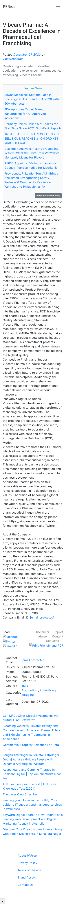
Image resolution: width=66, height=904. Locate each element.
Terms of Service (29, 870)
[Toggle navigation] (58, 6)
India (24, 685)
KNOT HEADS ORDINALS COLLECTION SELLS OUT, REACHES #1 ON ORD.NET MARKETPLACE (31, 138)
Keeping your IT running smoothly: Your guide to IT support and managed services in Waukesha (32, 804)
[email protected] (42, 617)
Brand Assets (27, 877)
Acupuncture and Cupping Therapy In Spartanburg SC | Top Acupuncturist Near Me (32, 774)
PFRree (9, 6)
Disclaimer (42, 632)
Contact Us (25, 885)
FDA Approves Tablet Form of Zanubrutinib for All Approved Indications (25, 113)
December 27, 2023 (27, 54)
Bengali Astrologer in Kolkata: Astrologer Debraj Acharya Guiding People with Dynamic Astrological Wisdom (31, 759)
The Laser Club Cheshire (20, 794)
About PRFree (27, 855)
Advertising (48, 690)
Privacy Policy (27, 863)
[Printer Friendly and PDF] (46, 645)
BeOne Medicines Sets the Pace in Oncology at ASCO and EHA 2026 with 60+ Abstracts (31, 99)
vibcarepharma (13, 59)
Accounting (29, 690)
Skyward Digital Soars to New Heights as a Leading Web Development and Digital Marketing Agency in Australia (33, 819)
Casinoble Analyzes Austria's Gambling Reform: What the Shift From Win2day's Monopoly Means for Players (31, 153)
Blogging (27, 694)
